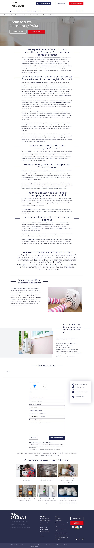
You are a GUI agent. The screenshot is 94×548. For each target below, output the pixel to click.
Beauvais (57, 68)
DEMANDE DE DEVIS (61, 3)
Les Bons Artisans (16, 544)
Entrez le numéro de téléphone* (36, 398)
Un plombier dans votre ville (61, 522)
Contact (42, 536)
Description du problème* (35, 420)
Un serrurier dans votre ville (61, 533)
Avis (41, 533)
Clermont (30, 68)
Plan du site (66, 544)
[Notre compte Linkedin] (76, 11)
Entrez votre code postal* (35, 404)
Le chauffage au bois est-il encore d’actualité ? (26, 499)
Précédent (33, 437)
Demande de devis (18, 31)
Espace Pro (58, 518)
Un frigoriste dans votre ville (61, 537)
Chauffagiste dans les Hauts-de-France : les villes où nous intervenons (25, 14)
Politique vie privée (34, 546)
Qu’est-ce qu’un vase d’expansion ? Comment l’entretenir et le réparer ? (68, 500)
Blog (41, 525)
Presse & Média (43, 527)
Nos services (58, 539)
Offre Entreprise (44, 529)
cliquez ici (28, 305)
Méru (65, 68)
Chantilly (61, 68)
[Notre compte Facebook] (79, 11)
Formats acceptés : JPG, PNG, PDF (37, 413)
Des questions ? (37, 11)
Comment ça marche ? (26, 11)
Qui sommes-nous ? (15, 11)
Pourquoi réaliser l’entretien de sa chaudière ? (26, 479)
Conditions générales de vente (57, 544)
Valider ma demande (56, 437)
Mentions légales (34, 544)
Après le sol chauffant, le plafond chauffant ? (47, 479)
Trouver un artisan (47, 11)
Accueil (6, 14)
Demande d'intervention (76, 3)
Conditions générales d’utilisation (44, 544)
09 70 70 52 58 (45, 4)
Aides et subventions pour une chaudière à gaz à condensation (68, 480)
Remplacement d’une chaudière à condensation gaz (47, 500)
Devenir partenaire (44, 531)
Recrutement (58, 520)
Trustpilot (8, 371)
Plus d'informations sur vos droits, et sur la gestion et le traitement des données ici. (44, 449)
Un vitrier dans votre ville (61, 535)
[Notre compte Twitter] (82, 11)
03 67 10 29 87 (36, 31)
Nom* (30, 392)
